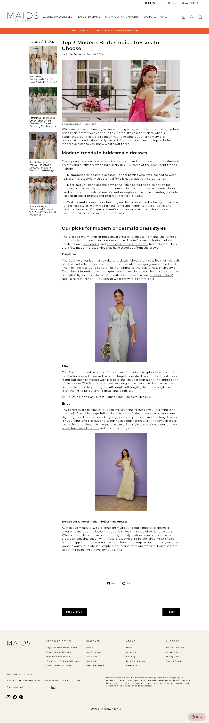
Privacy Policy (173, 656)
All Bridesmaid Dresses (57, 16)
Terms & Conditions (175, 661)
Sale (164, 16)
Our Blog (131, 656)
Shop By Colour (94, 652)
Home (129, 647)
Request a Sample (95, 665)
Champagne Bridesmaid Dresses (62, 661)
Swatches (150, 16)
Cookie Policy (172, 652)
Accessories (91, 656)
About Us (131, 652)
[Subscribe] (53, 687)
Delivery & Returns (175, 647)
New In (89, 647)
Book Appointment (136, 661)
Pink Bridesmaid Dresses (58, 652)
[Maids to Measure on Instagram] (8, 697)
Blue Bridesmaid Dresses (58, 656)
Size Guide (91, 661)
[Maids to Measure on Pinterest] (21, 697)
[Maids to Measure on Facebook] (15, 697)
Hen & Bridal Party (88, 16)
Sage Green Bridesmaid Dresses (61, 647)
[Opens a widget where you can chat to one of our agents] (197, 717)
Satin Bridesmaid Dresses (58, 665)
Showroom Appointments (122, 16)
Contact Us (131, 665)
